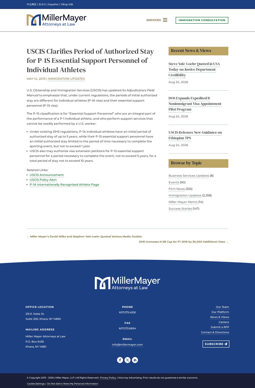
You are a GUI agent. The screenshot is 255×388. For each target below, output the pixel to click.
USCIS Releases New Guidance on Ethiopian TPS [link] (195, 135)
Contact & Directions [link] (215, 332)
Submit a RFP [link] (220, 327)
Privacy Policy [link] (108, 377)
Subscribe (214, 344)
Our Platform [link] (220, 312)
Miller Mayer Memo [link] (183, 202)
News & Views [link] (219, 317)
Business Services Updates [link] (189, 175)
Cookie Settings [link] (36, 383)
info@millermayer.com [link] (127, 344)
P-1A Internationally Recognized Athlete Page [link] (64, 184)
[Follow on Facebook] (120, 360)
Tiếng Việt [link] (66, 4)
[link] (56, 25)
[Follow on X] (127, 360)
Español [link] (53, 4)
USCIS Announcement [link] (47, 175)
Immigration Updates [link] (66, 79)
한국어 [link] (42, 4)
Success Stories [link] (180, 208)
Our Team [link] (222, 307)
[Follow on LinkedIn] (135, 360)
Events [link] (174, 182)
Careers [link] (224, 322)
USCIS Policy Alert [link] (43, 180)
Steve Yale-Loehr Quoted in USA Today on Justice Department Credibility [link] (194, 69)
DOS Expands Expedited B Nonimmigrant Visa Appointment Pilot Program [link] (195, 103)
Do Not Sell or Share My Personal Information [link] (72, 383)
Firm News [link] (177, 189)
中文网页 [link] (31, 4)
